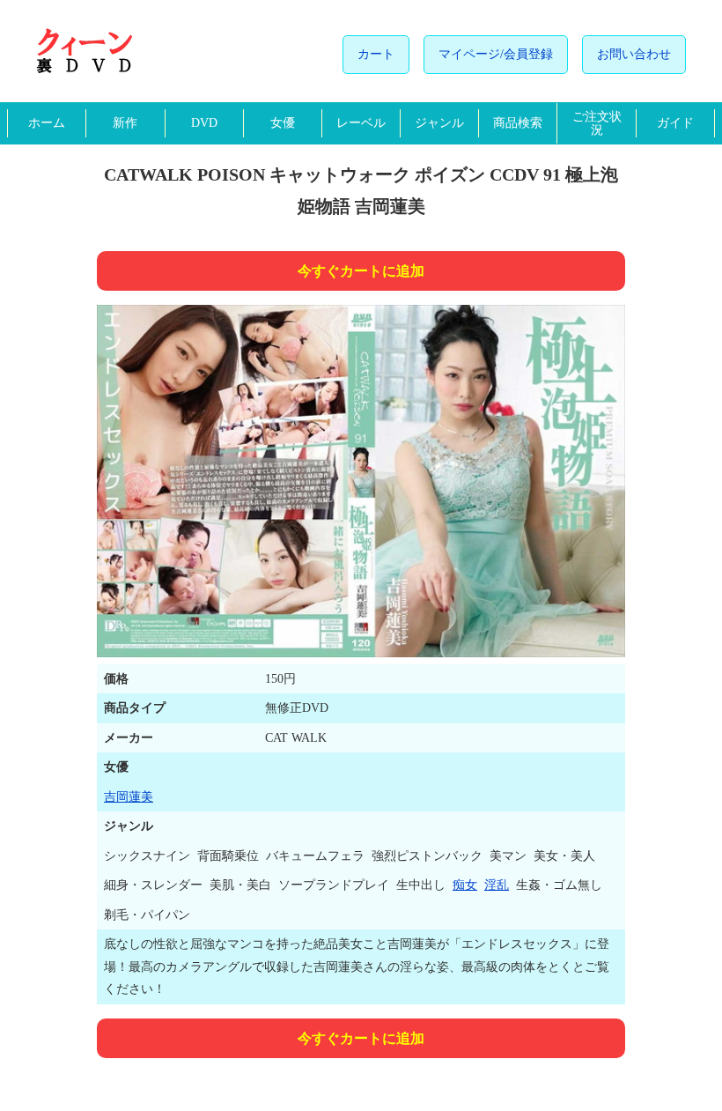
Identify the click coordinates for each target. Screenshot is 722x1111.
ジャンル (439, 123)
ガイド (675, 123)
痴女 (465, 885)
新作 (125, 123)
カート (375, 54)
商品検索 (517, 123)
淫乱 (496, 885)
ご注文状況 (597, 123)
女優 (282, 123)
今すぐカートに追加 (361, 270)
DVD (204, 123)
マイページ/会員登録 (495, 54)
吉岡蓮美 (128, 797)
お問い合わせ (634, 54)
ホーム (46, 123)
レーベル (361, 123)
